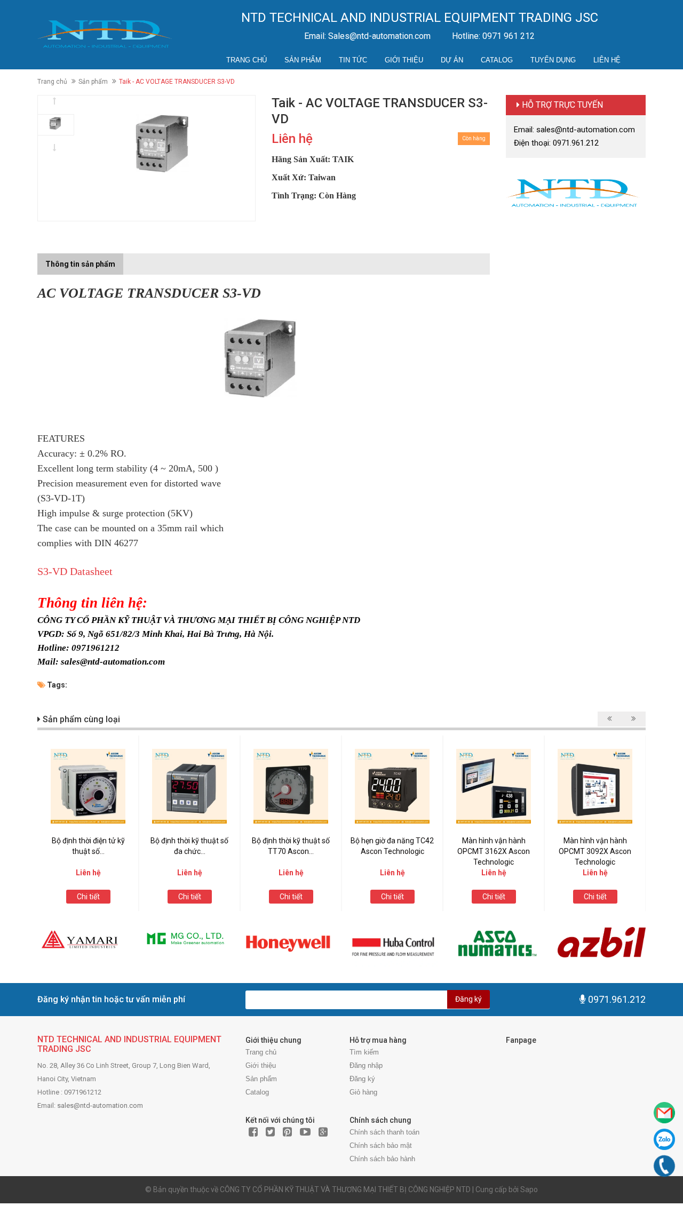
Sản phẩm (302, 60)
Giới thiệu (404, 60)
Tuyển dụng (553, 60)
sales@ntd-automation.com (100, 1105)
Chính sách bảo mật (381, 1145)
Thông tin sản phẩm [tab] (80, 264)
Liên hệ (607, 60)
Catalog (497, 60)
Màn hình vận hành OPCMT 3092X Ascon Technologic (595, 851)
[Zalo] (664, 1139)
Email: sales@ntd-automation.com (574, 129)
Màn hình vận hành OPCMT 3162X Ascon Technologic (493, 851)
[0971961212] (665, 1166)
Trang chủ (246, 60)
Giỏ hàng (363, 1092)
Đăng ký (468, 999)
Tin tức (353, 60)
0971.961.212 (617, 999)
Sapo (529, 1189)
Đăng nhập (366, 1065)
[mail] (664, 1112)
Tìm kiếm (364, 1052)
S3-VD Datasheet (75, 571)
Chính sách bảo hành (382, 1159)
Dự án (452, 60)
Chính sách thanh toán (384, 1132)
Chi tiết (88, 896)
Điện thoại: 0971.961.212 (556, 143)
